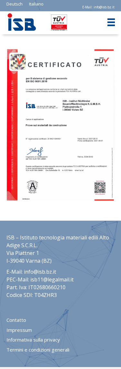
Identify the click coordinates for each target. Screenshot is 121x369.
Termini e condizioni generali (37, 349)
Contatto (16, 320)
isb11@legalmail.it (52, 279)
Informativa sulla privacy (33, 339)
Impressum (19, 330)
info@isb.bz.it (104, 7)
